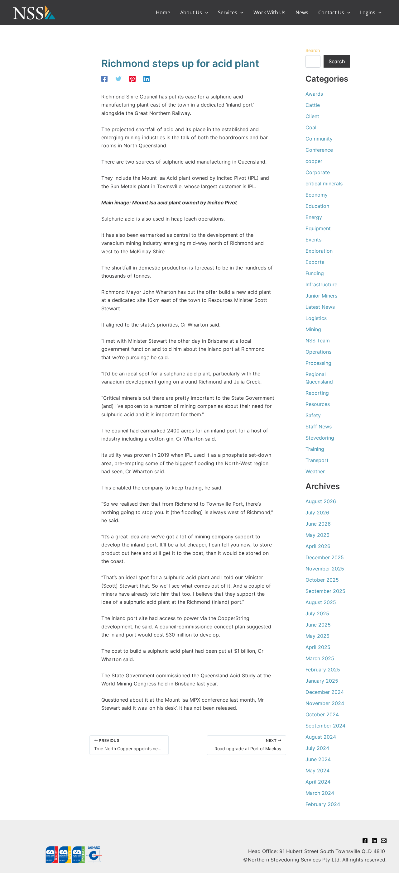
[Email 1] (384, 840)
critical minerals (324, 183)
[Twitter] (118, 78)
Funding (314, 273)
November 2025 (324, 568)
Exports (314, 262)
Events (313, 239)
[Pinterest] (132, 78)
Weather (315, 471)
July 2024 (317, 748)
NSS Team (317, 340)
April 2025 (317, 647)
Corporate (317, 172)
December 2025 (324, 557)
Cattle (312, 105)
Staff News (318, 426)
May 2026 (317, 535)
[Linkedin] (146, 78)
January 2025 (321, 681)
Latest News (320, 307)
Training (314, 449)
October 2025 (322, 580)
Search (312, 50)
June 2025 (318, 625)
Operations (318, 352)
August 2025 (320, 602)
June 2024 (318, 759)
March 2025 (319, 658)
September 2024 (325, 726)
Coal (310, 127)
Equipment (318, 228)
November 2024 (324, 703)
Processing (318, 363)
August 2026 (320, 501)
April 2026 (317, 546)
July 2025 (317, 613)
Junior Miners (321, 296)
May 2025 (317, 636)
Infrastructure (321, 284)
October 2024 (322, 714)
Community (319, 139)
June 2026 (318, 524)
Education (317, 206)
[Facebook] (104, 78)
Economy (316, 195)
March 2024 (319, 793)
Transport (317, 460)
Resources (317, 404)
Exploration (319, 251)
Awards (314, 94)
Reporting (317, 393)
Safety (313, 415)
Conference (319, 150)
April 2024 (317, 782)
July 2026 (317, 512)
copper (313, 161)
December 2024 (324, 692)
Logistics (316, 318)
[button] (205, 12)
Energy (313, 217)
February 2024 (322, 804)
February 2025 (322, 669)
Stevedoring (319, 438)
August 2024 (320, 737)
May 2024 (317, 770)
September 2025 (325, 591)
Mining (313, 329)
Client (312, 116)
